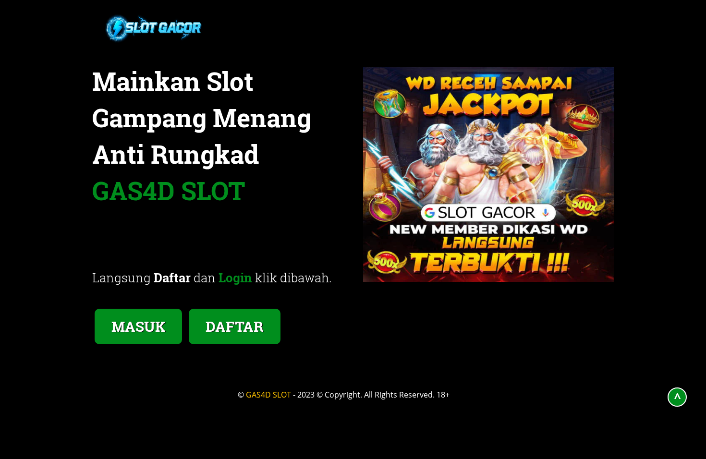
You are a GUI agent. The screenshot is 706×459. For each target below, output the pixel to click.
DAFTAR (235, 326)
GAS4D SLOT (268, 394)
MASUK (138, 326)
